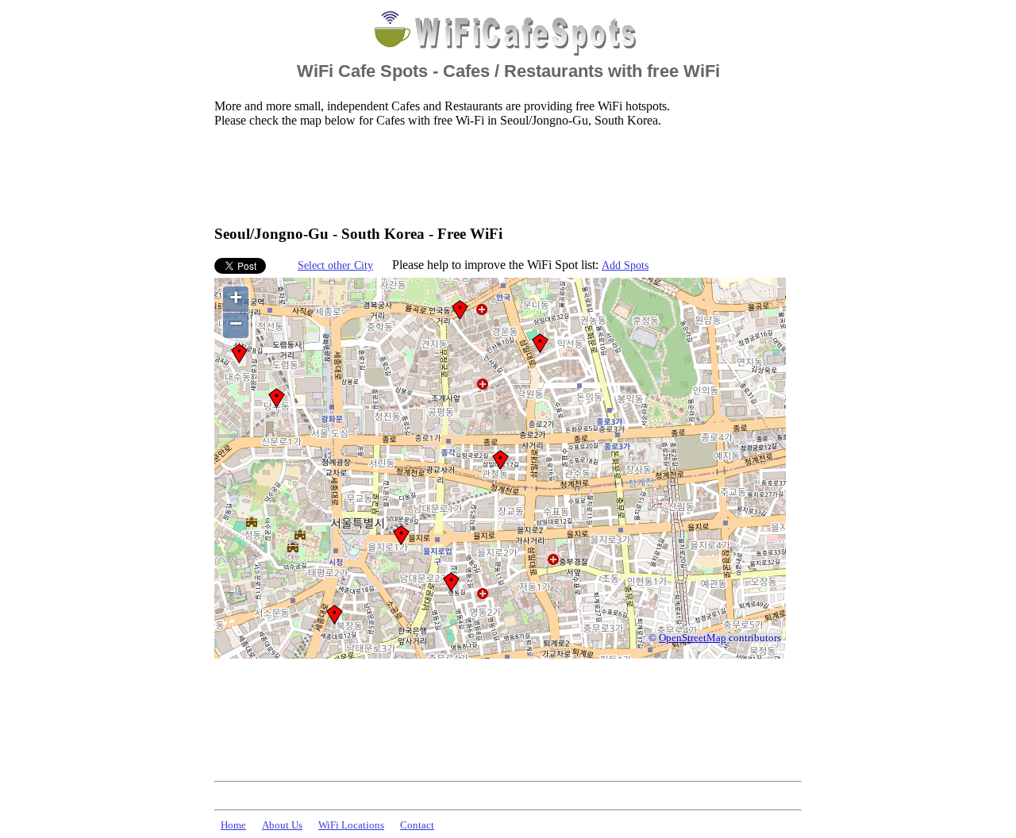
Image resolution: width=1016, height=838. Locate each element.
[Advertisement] (503, 175)
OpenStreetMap (692, 638)
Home (233, 825)
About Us (282, 825)
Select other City (335, 265)
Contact (417, 825)
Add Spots (625, 265)
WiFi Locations (351, 825)
